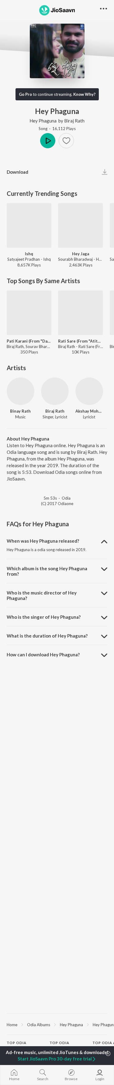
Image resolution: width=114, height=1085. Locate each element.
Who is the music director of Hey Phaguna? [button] (42, 595)
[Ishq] (29, 225)
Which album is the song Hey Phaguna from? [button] (47, 571)
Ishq (29, 253)
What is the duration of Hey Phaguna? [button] (47, 635)
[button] (66, 140)
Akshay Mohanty (89, 411)
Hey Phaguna (43, 120)
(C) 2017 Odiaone (57, 503)
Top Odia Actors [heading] (59, 1045)
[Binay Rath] (20, 391)
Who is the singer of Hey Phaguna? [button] (44, 617)
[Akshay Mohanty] (89, 391)
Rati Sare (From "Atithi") (80, 341)
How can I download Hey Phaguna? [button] (43, 654)
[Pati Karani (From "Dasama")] (29, 312)
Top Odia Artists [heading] (16, 1045)
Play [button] (47, 140)
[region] (57, 1024)
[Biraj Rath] (55, 391)
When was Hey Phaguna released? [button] (43, 541)
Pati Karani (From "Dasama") (29, 341)
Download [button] (17, 172)
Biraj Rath (74, 120)
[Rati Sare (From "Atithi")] (80, 312)
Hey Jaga (80, 253)
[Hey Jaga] (80, 225)
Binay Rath (20, 411)
